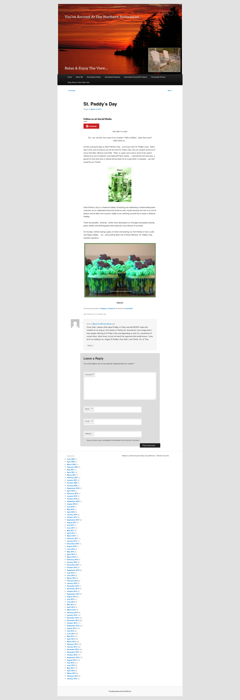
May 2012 (70, 668)
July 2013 (70, 631)
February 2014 (72, 612)
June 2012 (71, 665)
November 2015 (73, 565)
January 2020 (72, 485)
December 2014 (73, 586)
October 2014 (72, 591)
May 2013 (70, 636)
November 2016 (73, 543)
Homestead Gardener (112, 77)
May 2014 (70, 604)
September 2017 (73, 520)
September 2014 (73, 594)
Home (70, 77)
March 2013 (71, 641)
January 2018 (72, 514)
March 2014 (71, 609)
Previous (71, 90)
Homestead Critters (94, 77)
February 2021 (72, 477)
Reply (90, 345)
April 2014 (71, 607)
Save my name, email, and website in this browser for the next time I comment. (113, 440)
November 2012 (73, 652)
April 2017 (71, 533)
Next (170, 90)
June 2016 (71, 549)
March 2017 (71, 536)
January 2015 (72, 583)
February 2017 (72, 538)
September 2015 (73, 570)
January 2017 (72, 541)
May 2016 (70, 551)
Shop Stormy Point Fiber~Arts (79, 82)
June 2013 (71, 633)
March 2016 (71, 557)
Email (89, 421)
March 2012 (71, 673)
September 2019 (73, 488)
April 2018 (71, 512)
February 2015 (72, 580)
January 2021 (72, 480)
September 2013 (73, 625)
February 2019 (72, 493)
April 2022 (71, 461)
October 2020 (72, 483)
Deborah (112, 308)
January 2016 (72, 562)
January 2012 (72, 678)
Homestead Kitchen (158, 77)
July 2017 (70, 525)
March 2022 (71, 464)
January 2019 (72, 496)
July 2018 (70, 506)
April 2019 (71, 491)
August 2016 (71, 546)
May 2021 (70, 469)
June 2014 (71, 602)
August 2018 (71, 504)
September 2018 (73, 501)
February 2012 (72, 676)
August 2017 (71, 522)
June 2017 (71, 528)
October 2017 (72, 517)
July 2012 (70, 662)
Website (88, 433)
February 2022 (72, 467)
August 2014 (71, 596)
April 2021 (71, 472)
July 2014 (70, 599)
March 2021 (71, 475)
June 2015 (71, 575)
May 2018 (70, 509)
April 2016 (71, 554)
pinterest (93, 126)
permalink (129, 308)
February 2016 (72, 559)
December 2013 (73, 618)
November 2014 (73, 588)
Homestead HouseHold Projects (135, 77)
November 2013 (73, 620)
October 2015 (72, 567)
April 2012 (71, 670)
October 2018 (72, 498)
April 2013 (71, 639)
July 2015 (70, 573)
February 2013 (72, 644)
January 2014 (72, 615)
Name (89, 409)
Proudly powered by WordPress (120, 691)
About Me (79, 77)
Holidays (103, 308)
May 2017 (70, 530)
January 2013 (72, 647)
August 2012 (71, 660)
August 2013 (71, 628)
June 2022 (71, 459)
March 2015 (71, 578)
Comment (89, 375)
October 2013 (72, 623)
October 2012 (72, 655)
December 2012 (73, 649)
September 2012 (73, 657)
